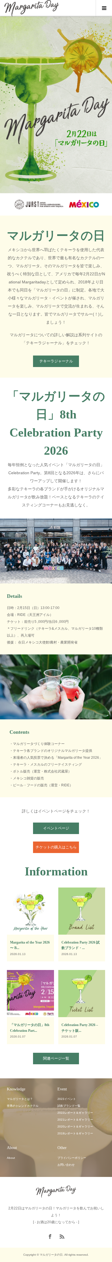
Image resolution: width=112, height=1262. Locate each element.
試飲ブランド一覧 (68, 1105)
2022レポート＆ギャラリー (75, 1112)
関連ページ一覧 (56, 1058)
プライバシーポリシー (71, 1157)
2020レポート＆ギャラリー (75, 1126)
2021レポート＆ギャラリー (75, 1119)
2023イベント (66, 1098)
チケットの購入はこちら (56, 847)
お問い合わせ (66, 1164)
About (11, 1157)
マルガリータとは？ (20, 1098)
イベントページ (56, 828)
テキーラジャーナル (56, 361)
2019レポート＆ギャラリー (75, 1133)
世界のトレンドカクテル (22, 1105)
